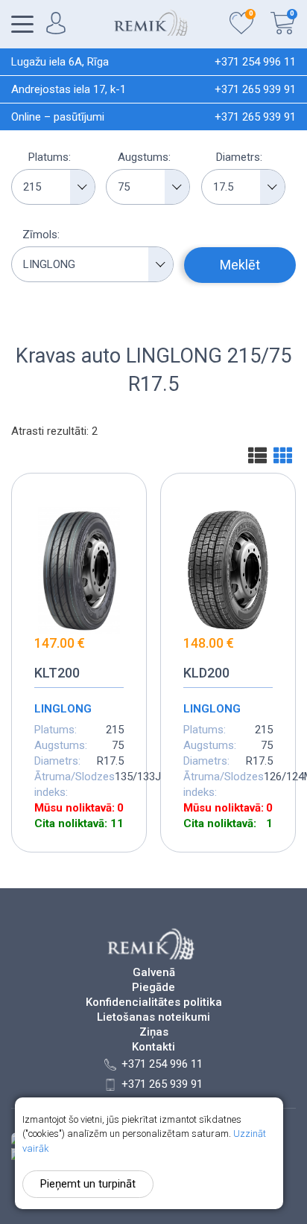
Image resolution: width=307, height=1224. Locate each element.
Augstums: (144, 157)
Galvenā (154, 972)
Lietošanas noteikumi (153, 1017)
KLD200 (206, 672)
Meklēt (240, 264)
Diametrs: (239, 157)
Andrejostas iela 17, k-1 (68, 89)
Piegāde (153, 987)
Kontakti (153, 1047)
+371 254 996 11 (255, 61)
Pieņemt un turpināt (88, 1183)
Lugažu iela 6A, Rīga (60, 61)
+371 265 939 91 (255, 89)
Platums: (49, 157)
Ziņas (153, 1032)
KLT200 (57, 672)
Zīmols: (41, 234)
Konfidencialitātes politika (154, 1002)
